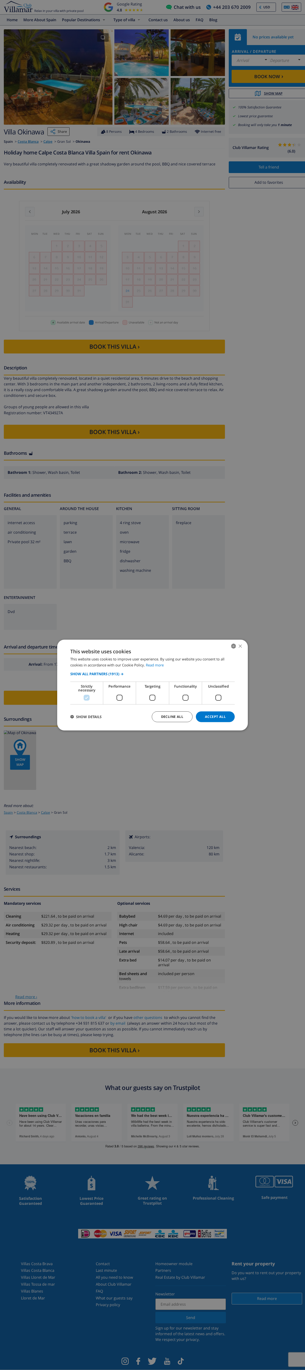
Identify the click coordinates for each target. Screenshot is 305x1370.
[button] (152, 674)
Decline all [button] (172, 716)
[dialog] (152, 685)
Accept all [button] (215, 716)
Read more (155, 665)
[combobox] (233, 646)
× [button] (240, 646)
